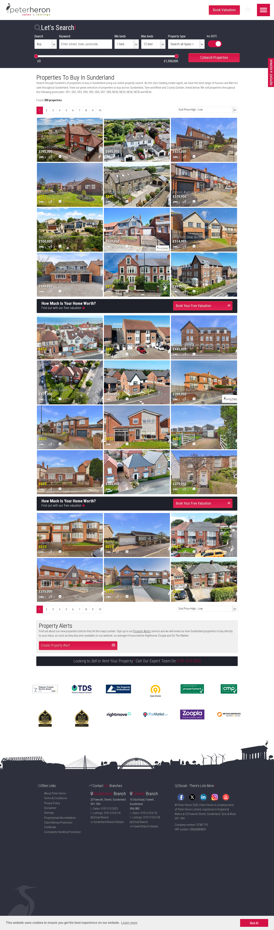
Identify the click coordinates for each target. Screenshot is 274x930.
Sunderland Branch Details (108, 822)
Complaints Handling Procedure (62, 832)
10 (100, 110)
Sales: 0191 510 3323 (105, 808)
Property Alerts (142, 631)
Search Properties (215, 58)
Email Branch (101, 817)
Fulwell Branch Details (145, 826)
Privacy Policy (52, 803)
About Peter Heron (55, 793)
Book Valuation (224, 10)
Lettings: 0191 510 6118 (146, 817)
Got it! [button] (254, 922)
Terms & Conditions (55, 798)
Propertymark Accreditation (60, 818)
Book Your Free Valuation (193, 306)
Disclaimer (50, 808)
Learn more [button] (129, 922)
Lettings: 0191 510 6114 (107, 813)
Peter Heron (185, 805)
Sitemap (49, 813)
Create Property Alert (55, 645)
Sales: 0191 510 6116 (145, 813)
